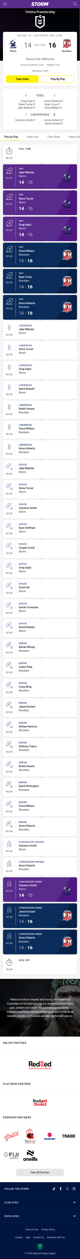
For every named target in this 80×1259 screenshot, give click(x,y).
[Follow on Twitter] (67, 1188)
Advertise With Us (56, 1237)
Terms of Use (31, 1229)
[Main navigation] (5, 4)
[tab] (11, 137)
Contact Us (38, 1237)
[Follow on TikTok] (53, 1188)
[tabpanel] (40, 560)
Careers (19, 1237)
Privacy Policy (48, 1229)
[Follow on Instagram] (74, 1188)
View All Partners (40, 1172)
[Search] (75, 4)
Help (28, 1237)
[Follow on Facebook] (60, 1188)
